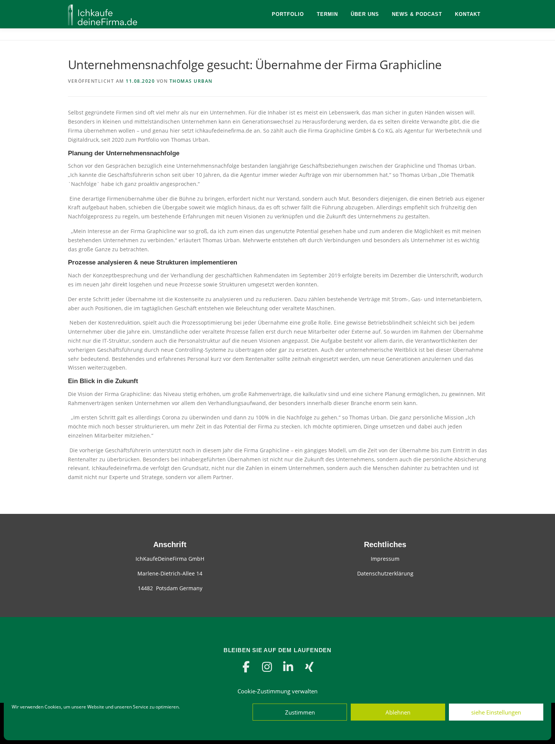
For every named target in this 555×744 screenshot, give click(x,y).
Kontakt (468, 14)
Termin (327, 14)
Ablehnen (397, 712)
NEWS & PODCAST (417, 14)
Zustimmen (300, 712)
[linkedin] (288, 667)
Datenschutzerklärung (385, 573)
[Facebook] (245, 667)
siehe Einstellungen (496, 712)
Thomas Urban (191, 81)
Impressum (385, 558)
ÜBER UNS (365, 14)
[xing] (309, 667)
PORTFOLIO (288, 14)
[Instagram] (267, 667)
